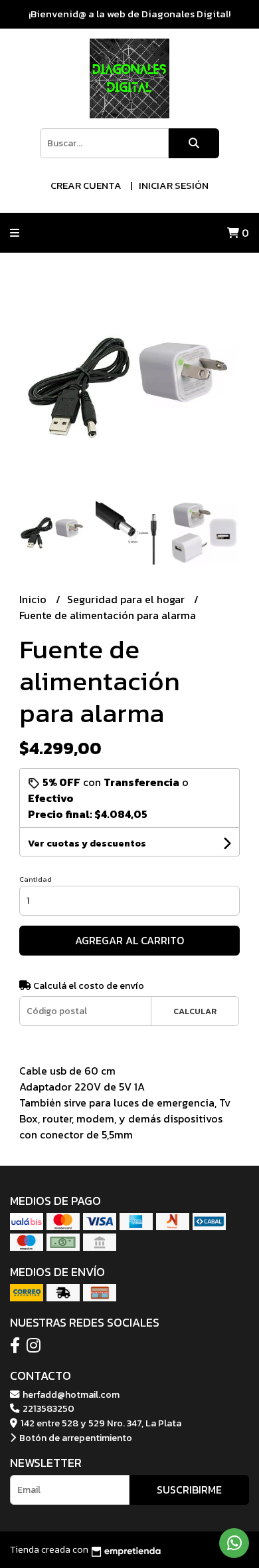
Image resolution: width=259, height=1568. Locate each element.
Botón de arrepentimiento (74, 1437)
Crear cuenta (86, 185)
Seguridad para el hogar (127, 599)
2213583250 (47, 1408)
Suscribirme (189, 1490)
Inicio (34, 599)
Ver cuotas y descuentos (87, 843)
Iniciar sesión (174, 185)
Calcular (194, 1011)
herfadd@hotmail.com (70, 1394)
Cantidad (35, 879)
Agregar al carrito (129, 940)
